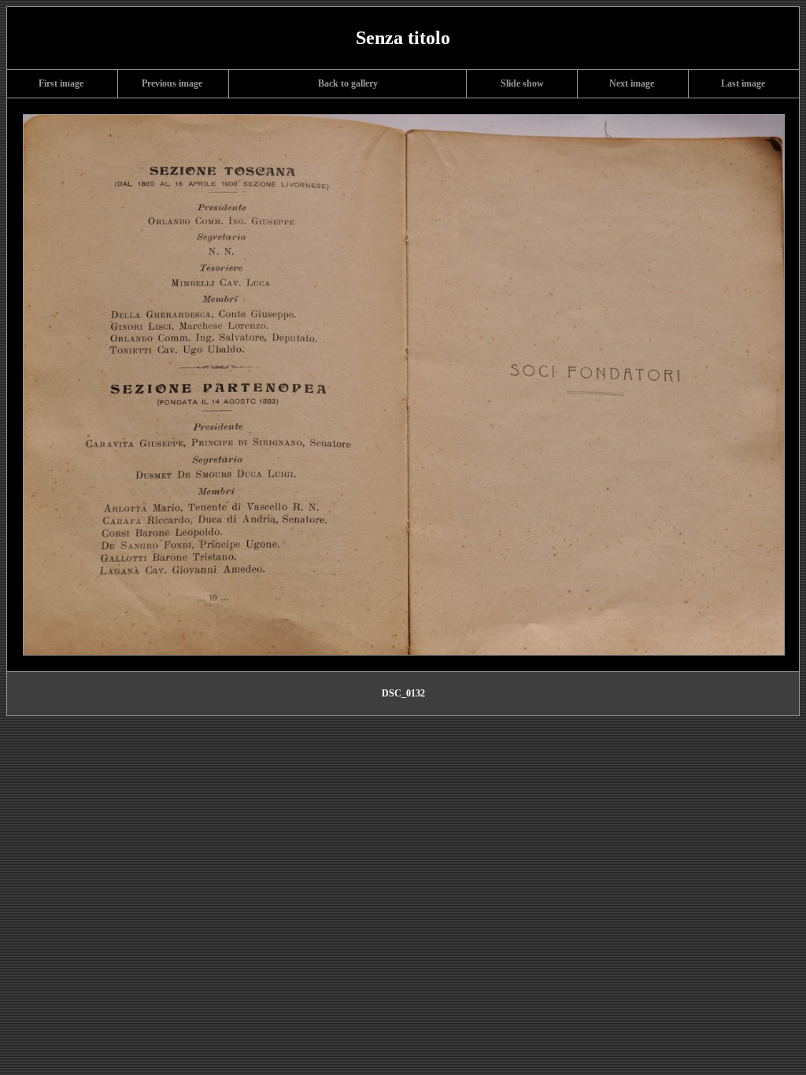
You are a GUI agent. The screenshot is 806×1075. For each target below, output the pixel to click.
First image (61, 83)
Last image (743, 83)
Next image (631, 83)
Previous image (172, 83)
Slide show (522, 83)
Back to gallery (348, 83)
